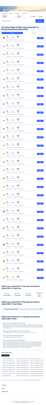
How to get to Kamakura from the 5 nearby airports (37, 373)
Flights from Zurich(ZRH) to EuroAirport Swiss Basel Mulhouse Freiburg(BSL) (9, 360)
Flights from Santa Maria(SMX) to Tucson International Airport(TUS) (23, 369)
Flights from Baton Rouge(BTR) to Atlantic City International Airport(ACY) (9, 363)
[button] (16, 16)
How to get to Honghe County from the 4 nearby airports (9, 373)
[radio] (5, 13)
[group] (9, 16)
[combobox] (8, 16)
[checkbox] (24, 13)
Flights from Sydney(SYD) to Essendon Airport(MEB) (23, 358)
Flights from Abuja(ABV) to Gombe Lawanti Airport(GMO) (37, 367)
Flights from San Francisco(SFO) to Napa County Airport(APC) (23, 360)
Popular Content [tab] (5, 355)
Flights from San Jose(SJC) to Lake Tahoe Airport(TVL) (9, 371)
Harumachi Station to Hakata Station (37, 375)
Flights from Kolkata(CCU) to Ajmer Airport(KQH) (37, 363)
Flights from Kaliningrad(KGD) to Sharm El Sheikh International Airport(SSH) (9, 367)
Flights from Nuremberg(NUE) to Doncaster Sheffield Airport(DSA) (37, 365)
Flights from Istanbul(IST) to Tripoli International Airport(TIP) (37, 360)
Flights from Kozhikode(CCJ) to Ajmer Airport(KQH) (23, 365)
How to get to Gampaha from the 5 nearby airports (23, 375)
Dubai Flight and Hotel (6, 375)
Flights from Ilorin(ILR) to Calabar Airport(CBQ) (9, 365)
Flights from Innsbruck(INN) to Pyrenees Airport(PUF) (23, 363)
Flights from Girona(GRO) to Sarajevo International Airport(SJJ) (23, 371)
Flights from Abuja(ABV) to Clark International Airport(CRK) (23, 367)
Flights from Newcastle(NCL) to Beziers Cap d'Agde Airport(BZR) (9, 369)
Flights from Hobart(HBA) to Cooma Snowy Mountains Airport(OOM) (37, 358)
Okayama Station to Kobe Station (22, 373)
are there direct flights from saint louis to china (37, 371)
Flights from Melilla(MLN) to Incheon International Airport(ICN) (9, 358)
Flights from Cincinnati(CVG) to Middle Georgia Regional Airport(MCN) (37, 369)
